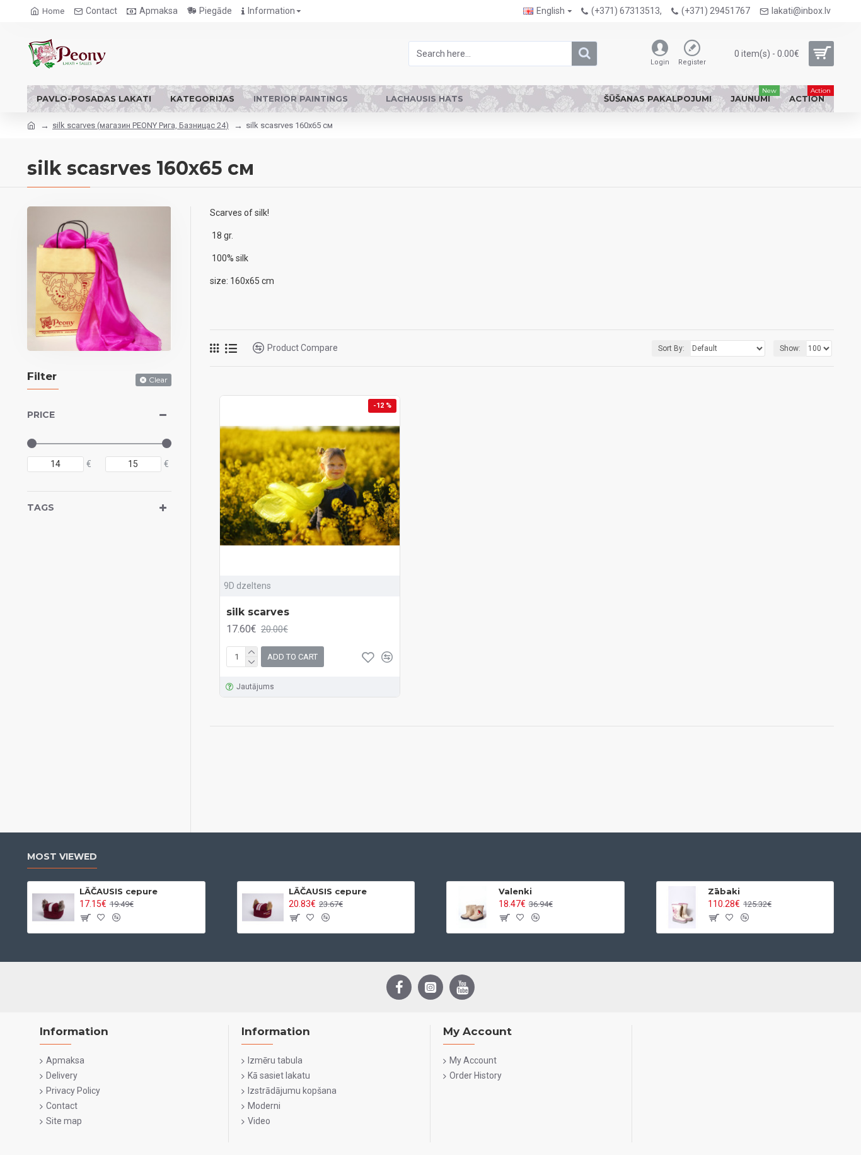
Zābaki (724, 891)
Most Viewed (62, 856)
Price (41, 414)
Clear (158, 379)
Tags (40, 507)
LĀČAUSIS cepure (118, 891)
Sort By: (671, 348)
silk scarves (257, 612)
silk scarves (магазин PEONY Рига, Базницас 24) (140, 125)
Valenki (515, 891)
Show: (790, 348)
